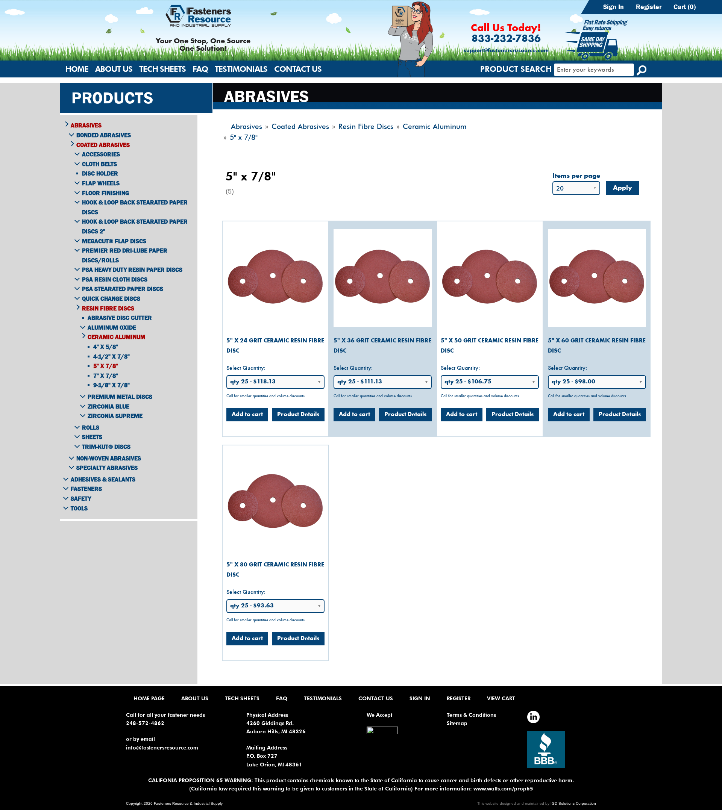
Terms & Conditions (471, 715)
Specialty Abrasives (107, 467)
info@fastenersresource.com (162, 748)
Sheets (92, 436)
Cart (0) (684, 7)
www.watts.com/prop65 (503, 789)
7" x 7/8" (105, 375)
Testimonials (241, 69)
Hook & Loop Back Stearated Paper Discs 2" (135, 226)
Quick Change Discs (111, 298)
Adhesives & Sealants (103, 479)
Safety (81, 498)
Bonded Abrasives (103, 135)
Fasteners (86, 488)
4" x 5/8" (105, 346)
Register (648, 7)
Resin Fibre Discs (108, 308)
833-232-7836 (506, 39)
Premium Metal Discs (120, 396)
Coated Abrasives (103, 144)
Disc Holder (100, 173)
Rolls (90, 427)
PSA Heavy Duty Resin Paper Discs (132, 269)
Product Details (298, 415)
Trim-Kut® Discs (106, 446)
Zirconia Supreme (115, 415)
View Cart (501, 698)
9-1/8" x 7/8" (111, 385)
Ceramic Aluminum (117, 336)
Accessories (101, 154)
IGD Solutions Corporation (573, 803)
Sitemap (457, 723)
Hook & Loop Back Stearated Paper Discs (135, 207)
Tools (79, 508)
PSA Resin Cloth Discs (114, 279)
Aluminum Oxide (112, 327)
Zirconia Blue (108, 406)
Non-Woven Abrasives (108, 458)
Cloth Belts (99, 163)
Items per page (576, 176)
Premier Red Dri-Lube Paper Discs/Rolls (124, 255)
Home (76, 69)
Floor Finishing (105, 192)
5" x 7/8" (105, 365)
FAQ (200, 69)
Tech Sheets (162, 69)
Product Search (516, 69)
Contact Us (298, 69)
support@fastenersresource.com (506, 51)
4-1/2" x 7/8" (111, 356)
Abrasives (86, 125)
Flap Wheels (101, 183)
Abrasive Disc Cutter (120, 317)
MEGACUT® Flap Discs (114, 241)
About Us (113, 69)
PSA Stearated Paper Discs (122, 288)
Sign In (613, 7)
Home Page (149, 698)
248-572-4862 (145, 723)
